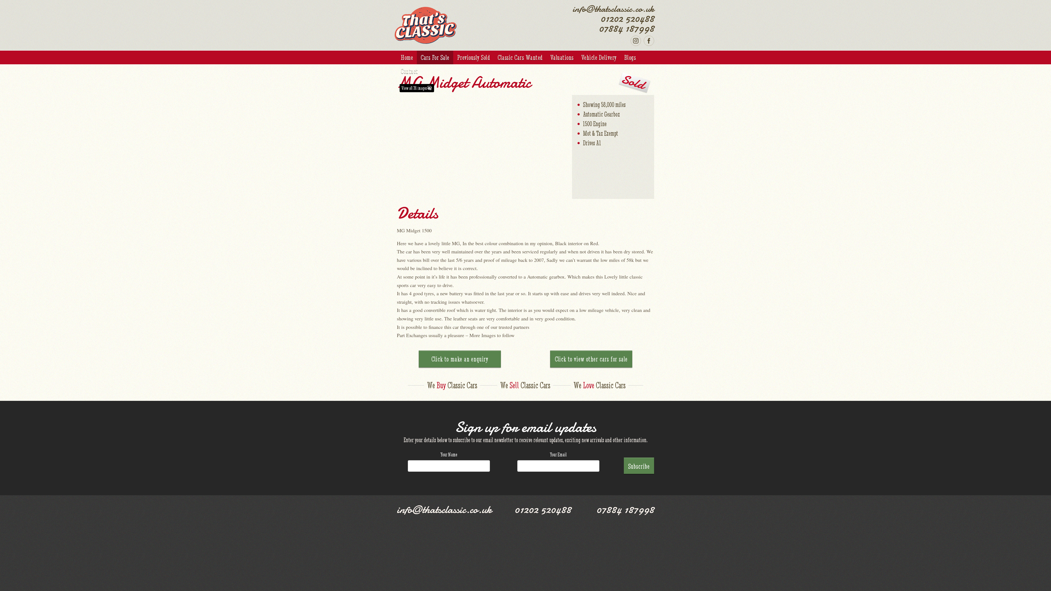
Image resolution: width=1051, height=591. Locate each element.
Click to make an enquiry (459, 359)
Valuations (562, 57)
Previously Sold (473, 57)
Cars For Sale (435, 57)
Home (407, 57)
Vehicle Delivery (599, 57)
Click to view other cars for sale (591, 359)
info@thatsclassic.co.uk (613, 8)
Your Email (558, 454)
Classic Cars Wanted (520, 57)
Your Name (448, 454)
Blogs (630, 57)
